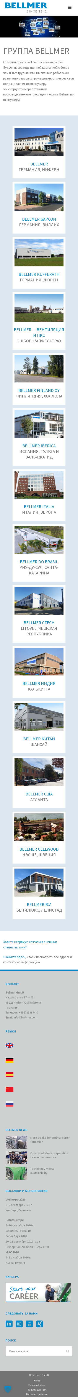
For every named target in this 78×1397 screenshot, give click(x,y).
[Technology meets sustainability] (16, 1173)
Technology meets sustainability (42, 1170)
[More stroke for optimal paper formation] (16, 1142)
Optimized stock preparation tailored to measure (49, 1155)
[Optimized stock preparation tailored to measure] (16, 1157)
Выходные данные (36, 1394)
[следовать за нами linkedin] (9, 1324)
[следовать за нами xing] (39, 1324)
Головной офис (36, 1385)
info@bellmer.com (25, 1017)
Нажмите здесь (14, 957)
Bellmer (39, 164)
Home (37, 1380)
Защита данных (37, 1389)
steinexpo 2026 (15, 1199)
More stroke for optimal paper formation (50, 1139)
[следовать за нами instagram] (19, 1324)
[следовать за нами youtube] (29, 1324)
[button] (8, 1389)
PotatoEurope (15, 1220)
